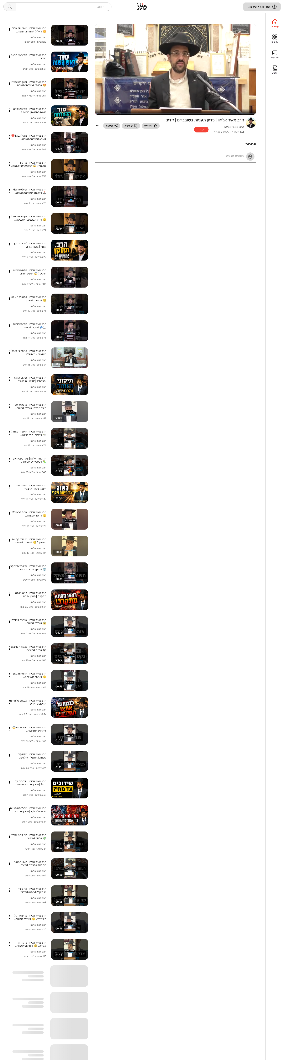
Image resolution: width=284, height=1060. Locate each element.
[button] (98, 126)
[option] (274, 23)
